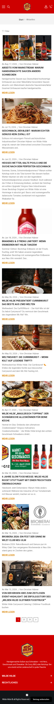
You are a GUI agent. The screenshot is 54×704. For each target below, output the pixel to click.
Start (21, 19)
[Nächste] (36, 619)
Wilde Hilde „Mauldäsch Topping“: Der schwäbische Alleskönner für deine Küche (25, 417)
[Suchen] (8, 6)
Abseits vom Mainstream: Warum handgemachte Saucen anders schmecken (23, 71)
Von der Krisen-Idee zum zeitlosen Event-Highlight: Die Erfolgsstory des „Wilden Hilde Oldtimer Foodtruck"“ (26, 596)
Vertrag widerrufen (41, 699)
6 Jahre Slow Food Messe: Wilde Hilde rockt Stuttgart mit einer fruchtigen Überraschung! (26, 480)
